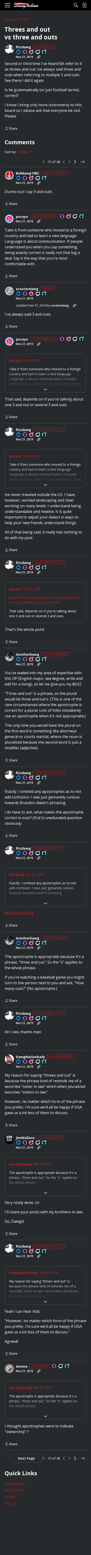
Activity (10, 1496)
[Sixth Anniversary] (31, 52)
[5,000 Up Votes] (81, 216)
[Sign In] (84, 5)
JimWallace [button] (25, 1138)
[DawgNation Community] (26, 5)
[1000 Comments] (38, 1062)
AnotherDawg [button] (27, 654)
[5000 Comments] (38, 659)
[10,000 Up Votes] (44, 178)
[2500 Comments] (38, 178)
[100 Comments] (38, 52)
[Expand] (45, 389)
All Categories (15, 1483)
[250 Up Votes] (44, 52)
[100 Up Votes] (67, 1366)
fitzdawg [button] (23, 47)
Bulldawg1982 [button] (27, 173)
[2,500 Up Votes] (44, 1062)
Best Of (10, 1503)
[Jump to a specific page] (82, 162)
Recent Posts (15, 1490)
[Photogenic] (18, 52)
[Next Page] (75, 162)
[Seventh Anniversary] (31, 659)
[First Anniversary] (31, 294)
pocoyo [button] (22, 217)
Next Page (26, 1458)
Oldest (24, 152)
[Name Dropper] (25, 52)
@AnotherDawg (19, 913)
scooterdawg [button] (27, 289)
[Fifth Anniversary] (31, 178)
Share (11, 128)
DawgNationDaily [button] (30, 1057)
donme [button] (22, 1366)
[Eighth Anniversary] (31, 1143)
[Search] (76, 5)
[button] (9, 49)
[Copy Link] (39, 57)
